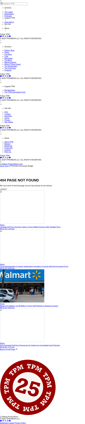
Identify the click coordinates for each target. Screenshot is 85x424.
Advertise (8, 116)
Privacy (7, 120)
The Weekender (10, 66)
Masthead (8, 146)
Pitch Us (7, 152)
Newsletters (9, 14)
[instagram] (7, 36)
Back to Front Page (7, 349)
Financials (8, 148)
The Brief (8, 60)
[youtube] (10, 36)
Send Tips (4, 166)
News (6, 52)
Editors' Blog (9, 50)
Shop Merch (9, 22)
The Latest (8, 12)
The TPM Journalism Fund (14, 92)
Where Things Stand (12, 64)
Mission (7, 144)
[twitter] (5, 421)
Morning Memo (10, 62)
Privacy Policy (20, 423)
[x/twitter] (5, 36)
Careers (7, 150)
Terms (6, 118)
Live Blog (8, 54)
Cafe (6, 56)
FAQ (6, 112)
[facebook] (3, 36)
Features (7, 70)
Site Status (8, 122)
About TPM (8, 142)
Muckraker (8, 58)
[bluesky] (1, 36)
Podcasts (8, 16)
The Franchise (10, 68)
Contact (7, 114)
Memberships (9, 90)
